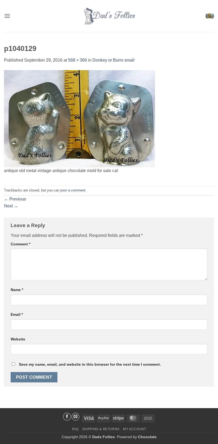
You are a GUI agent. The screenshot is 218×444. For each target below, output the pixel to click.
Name (17, 290)
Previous (15, 199)
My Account (134, 429)
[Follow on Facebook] (67, 417)
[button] (7, 15)
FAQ (75, 429)
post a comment (72, 190)
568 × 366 (77, 60)
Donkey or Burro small (114, 60)
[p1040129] (79, 118)
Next (11, 206)
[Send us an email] (75, 417)
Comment (20, 244)
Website (18, 339)
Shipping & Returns (101, 429)
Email (17, 314)
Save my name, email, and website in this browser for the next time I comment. (90, 364)
